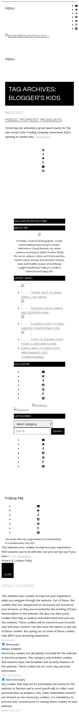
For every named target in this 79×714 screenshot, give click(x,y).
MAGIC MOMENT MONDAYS (33, 120)
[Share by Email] (43, 166)
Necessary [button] (8, 640)
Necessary (12, 644)
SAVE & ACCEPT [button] (11, 710)
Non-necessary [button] (11, 675)
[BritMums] (39, 405)
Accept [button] (12, 556)
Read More (43, 137)
